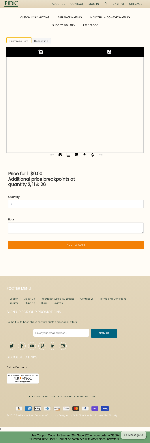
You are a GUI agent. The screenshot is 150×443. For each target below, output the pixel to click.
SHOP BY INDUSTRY (63, 25)
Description (41, 41)
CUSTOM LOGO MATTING (34, 17)
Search (14, 299)
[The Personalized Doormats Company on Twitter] (11, 346)
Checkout (136, 4)
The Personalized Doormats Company (37, 415)
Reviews (58, 303)
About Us (58, 4)
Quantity (14, 197)
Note (11, 219)
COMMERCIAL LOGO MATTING (78, 396)
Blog (44, 303)
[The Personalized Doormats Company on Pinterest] (42, 346)
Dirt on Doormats (17, 367)
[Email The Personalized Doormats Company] (63, 346)
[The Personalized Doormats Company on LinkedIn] (52, 346)
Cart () (118, 4)
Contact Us (86, 299)
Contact (76, 4)
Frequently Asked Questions (57, 299)
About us (29, 299)
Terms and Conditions (113, 299)
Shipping (30, 303)
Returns (14, 303)
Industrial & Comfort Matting (110, 17)
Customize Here (19, 41)
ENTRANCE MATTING (69, 17)
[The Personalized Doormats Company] (11, 4)
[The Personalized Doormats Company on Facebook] (22, 346)
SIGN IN (94, 4)
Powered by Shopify (106, 415)
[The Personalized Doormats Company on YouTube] (32, 346)
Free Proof (90, 25)
